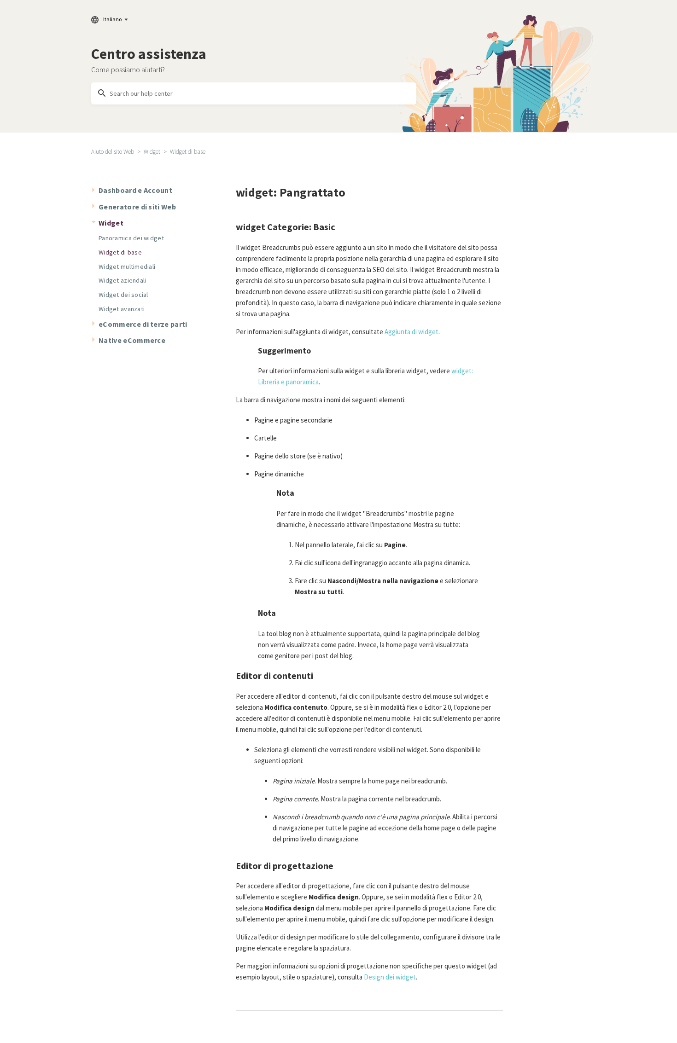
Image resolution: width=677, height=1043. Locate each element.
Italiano (112, 19)
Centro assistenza (148, 54)
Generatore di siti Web (137, 206)
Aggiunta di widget (411, 331)
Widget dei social (123, 294)
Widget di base (187, 152)
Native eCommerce (132, 340)
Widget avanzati (122, 309)
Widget (152, 152)
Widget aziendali (122, 280)
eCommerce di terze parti (143, 324)
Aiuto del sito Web (112, 152)
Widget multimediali (127, 266)
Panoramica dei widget (131, 238)
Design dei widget (390, 977)
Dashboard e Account (135, 190)
